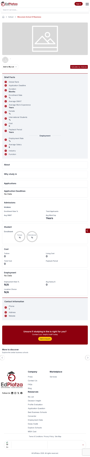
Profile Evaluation (35, 404)
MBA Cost (32, 431)
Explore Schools (35, 428)
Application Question (36, 408)
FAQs (30, 384)
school (10, 17)
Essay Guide (33, 424)
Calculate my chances (79, 67)
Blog (30, 388)
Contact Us (32, 380)
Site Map (58, 436)
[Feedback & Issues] (88, 231)
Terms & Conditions (36, 436)
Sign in (78, 4)
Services (53, 377)
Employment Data (35, 420)
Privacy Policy (49, 436)
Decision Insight (34, 401)
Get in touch (45, 339)
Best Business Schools (37, 412)
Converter (32, 416)
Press (30, 377)
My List (31, 397)
